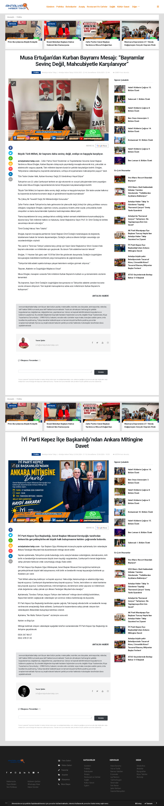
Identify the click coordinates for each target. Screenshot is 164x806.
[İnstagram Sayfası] (16, 773)
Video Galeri (66, 765)
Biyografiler (141, 771)
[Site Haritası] (35, 773)
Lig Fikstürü (114, 777)
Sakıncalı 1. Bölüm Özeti (139, 99)
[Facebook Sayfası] (7, 773)
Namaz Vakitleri (116, 771)
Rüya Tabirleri (142, 774)
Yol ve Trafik (115, 769)
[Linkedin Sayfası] (25, 773)
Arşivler (64, 775)
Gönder (101, 372)
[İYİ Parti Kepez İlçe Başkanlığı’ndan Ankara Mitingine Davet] (58, 491)
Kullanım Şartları (34, 781)
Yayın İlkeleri (11, 784)
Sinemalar (114, 783)
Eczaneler (114, 774)
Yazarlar (64, 770)
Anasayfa (10, 17)
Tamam (149, 803)
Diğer (135, 7)
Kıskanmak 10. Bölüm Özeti (140, 140)
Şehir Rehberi (115, 788)
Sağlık (112, 7)
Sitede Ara (141, 766)
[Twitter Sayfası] (12, 773)
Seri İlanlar (114, 786)
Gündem (50, 7)
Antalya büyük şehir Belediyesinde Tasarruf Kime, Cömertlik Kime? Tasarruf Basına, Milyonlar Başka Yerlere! (140, 262)
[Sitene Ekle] (39, 773)
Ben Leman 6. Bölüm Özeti (140, 160)
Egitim (86, 786)
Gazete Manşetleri (117, 791)
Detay (139, 803)
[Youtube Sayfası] (21, 773)
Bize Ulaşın (65, 784)
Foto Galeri (66, 761)
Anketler (140, 769)
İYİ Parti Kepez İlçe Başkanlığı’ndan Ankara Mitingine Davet (138, 248)
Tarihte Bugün (116, 780)
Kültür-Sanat (123, 7)
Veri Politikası (12, 787)
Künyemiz (65, 779)
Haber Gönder (33, 787)
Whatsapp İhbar (34, 784)
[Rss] (30, 773)
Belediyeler (71, 7)
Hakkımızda (11, 781)
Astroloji (140, 777)
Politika (60, 7)
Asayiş (82, 7)
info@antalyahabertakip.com (47, 345)
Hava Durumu (115, 766)
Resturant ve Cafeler (97, 7)
